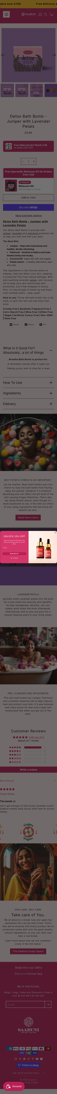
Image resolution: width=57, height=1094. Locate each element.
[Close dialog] (55, 532)
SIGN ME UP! (14, 553)
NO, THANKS (14, 558)
